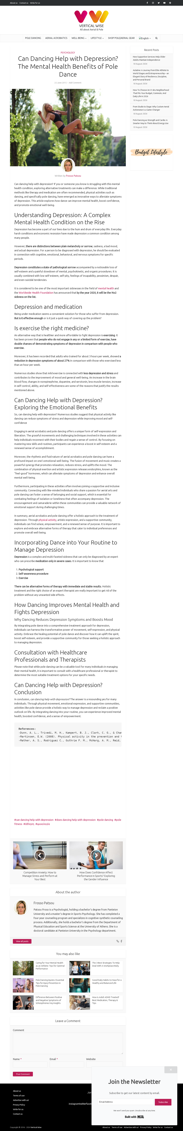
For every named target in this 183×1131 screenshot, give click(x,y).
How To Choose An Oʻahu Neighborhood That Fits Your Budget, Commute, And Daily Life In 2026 (151, 93)
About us (14, 3)
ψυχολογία (43, 823)
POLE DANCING (33, 38)
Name (17, 1059)
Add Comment (75, 83)
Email (54, 1059)
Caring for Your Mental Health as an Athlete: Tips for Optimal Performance (50, 966)
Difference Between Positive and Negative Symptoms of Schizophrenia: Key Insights (49, 1000)
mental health (106, 288)
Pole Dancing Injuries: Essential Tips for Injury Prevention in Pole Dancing (50, 983)
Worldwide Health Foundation (36, 292)
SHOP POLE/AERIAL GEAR (121, 38)
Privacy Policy (19, 1105)
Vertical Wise (36, 1127)
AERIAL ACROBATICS (56, 38)
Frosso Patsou (73, 175)
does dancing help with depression (76, 819)
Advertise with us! (21, 1100)
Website (91, 1059)
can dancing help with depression (34, 819)
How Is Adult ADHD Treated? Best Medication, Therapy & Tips (105, 1000)
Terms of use (19, 1095)
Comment (18, 1030)
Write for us (35, 3)
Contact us (23, 3)
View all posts (22, 941)
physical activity (47, 519)
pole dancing (106, 819)
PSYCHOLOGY (68, 52)
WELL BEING (78, 38)
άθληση (29, 823)
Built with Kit (134, 1116)
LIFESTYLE (96, 38)
